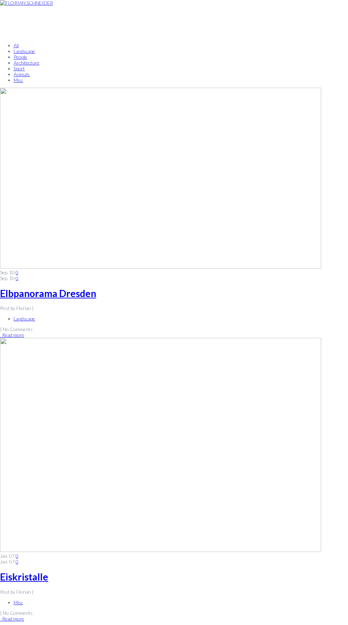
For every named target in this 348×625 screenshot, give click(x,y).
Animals (22, 74)
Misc (18, 80)
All (16, 45)
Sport (19, 68)
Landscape (24, 51)
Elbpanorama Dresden (48, 293)
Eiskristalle (24, 577)
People (20, 57)
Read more (12, 335)
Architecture (26, 63)
